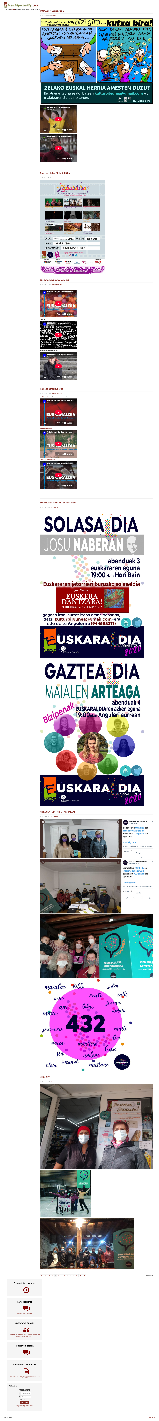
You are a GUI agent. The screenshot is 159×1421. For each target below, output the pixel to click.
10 (76, 1276)
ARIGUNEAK (45, 1077)
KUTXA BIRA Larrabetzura (52, 10)
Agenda (17, 9)
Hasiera (8, 9)
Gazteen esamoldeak (46, 428)
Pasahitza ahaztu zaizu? (24, 1407)
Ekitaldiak (53, 15)
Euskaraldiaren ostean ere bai (54, 279)
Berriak (13, 9)
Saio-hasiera (24, 1402)
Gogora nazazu (25, 1400)
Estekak (22, 9)
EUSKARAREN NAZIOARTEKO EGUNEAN (58, 502)
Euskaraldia (54, 507)
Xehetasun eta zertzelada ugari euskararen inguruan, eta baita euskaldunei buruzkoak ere (25, 1335)
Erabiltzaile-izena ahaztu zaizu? (24, 1405)
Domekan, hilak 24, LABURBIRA (55, 173)
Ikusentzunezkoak (57, 284)
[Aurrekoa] (46, 1275)
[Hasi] (42, 1275)
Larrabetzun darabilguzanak (24, 1313)
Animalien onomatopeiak (47, 459)
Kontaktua (36, 9)
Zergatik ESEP (29, 9)
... (61, 1276)
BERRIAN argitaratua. (46, 397)
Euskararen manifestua (24, 1364)
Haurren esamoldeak (46, 288)
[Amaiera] (84, 1275)
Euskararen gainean (24, 1322)
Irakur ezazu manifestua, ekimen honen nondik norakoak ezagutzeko (25, 1377)
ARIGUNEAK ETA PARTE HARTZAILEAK (57, 811)
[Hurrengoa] (80, 1275)
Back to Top (152, 1417)
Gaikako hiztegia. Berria (51, 388)
